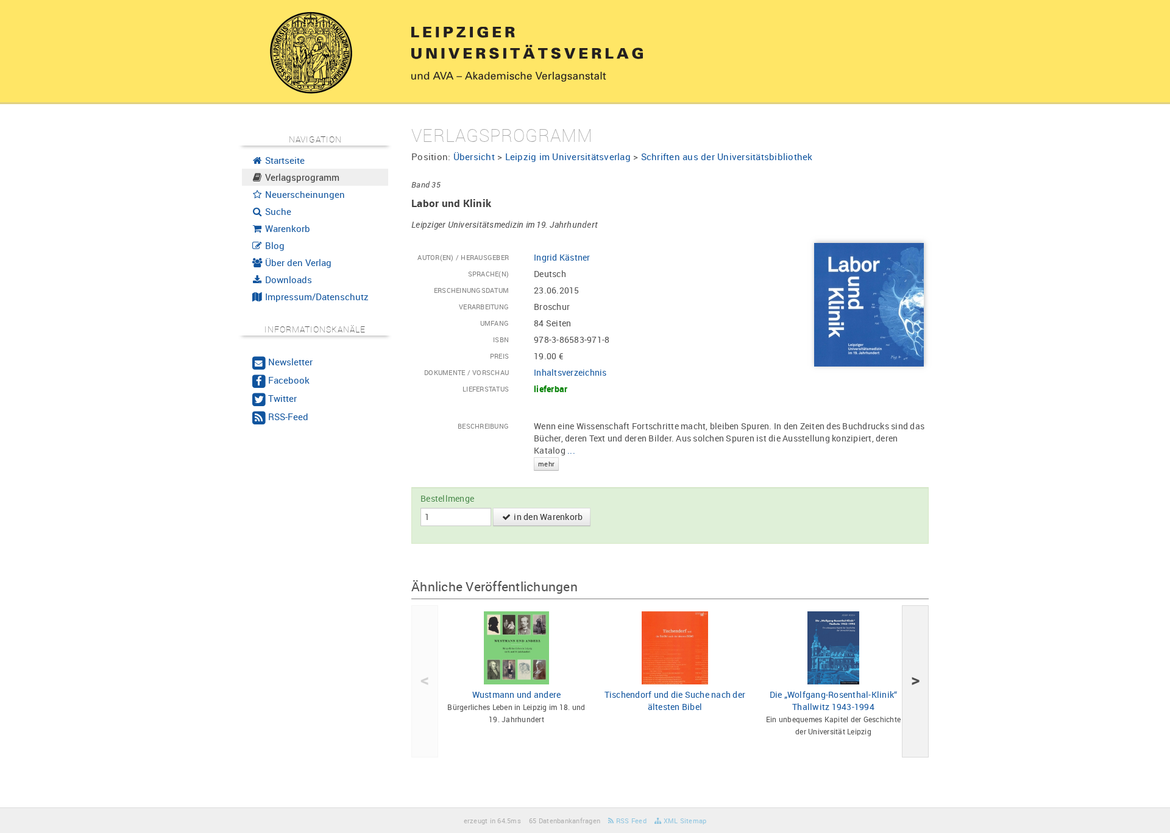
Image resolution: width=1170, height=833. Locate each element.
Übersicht (474, 156)
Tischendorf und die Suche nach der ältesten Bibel (675, 700)
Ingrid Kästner (562, 257)
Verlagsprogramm (301, 177)
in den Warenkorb (547, 516)
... (556, 456)
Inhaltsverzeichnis (570, 372)
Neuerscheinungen (304, 194)
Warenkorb (286, 228)
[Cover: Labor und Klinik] (869, 304)
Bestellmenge (447, 498)
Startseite (284, 160)
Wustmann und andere (516, 694)
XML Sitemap (683, 820)
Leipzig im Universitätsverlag (568, 156)
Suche (277, 211)
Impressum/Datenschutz (316, 296)
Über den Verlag (297, 262)
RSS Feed (630, 820)
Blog (274, 245)
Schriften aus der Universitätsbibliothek (727, 156)
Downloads (287, 279)
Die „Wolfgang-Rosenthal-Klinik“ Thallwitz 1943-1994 (834, 700)
